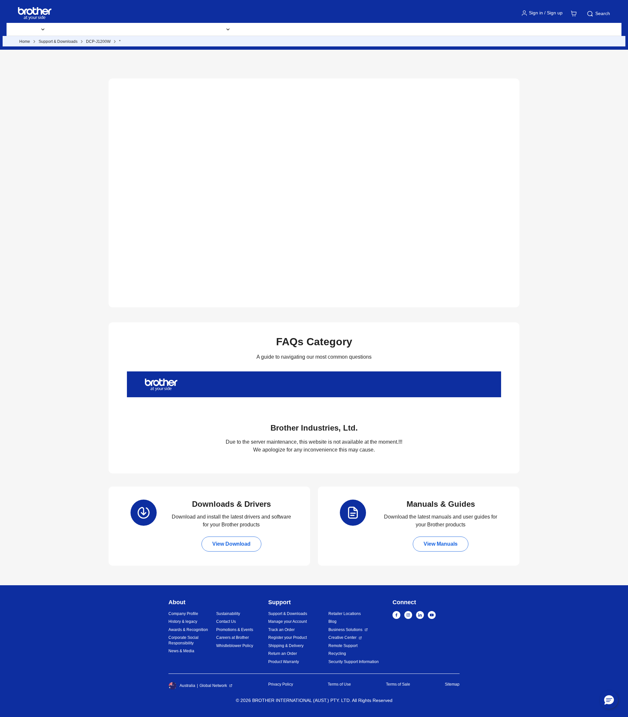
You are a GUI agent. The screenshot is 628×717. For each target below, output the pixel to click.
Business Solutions (345, 629)
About (377, 29)
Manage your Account (287, 621)
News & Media (181, 651)
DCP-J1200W (98, 41)
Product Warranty (283, 661)
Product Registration (309, 29)
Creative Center (342, 637)
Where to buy (259, 29)
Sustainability (228, 613)
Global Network (213, 685)
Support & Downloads (145, 29)
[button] (609, 700)
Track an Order (281, 629)
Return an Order (282, 653)
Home (24, 41)
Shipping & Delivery (286, 645)
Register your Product (287, 637)
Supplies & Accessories (84, 29)
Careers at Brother (232, 637)
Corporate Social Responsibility (183, 640)
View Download (231, 544)
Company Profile (183, 613)
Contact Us (226, 621)
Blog (351, 29)
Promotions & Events (234, 629)
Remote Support (343, 645)
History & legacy (182, 621)
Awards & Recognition (188, 629)
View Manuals (441, 544)
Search (602, 13)
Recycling (337, 653)
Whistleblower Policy (234, 645)
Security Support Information (353, 661)
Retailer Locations (344, 613)
